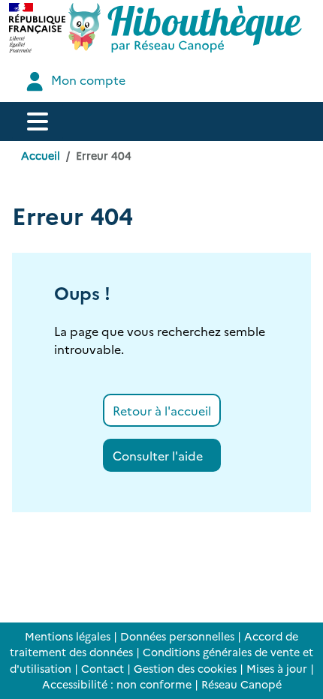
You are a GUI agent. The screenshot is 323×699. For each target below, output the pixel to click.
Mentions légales (67, 636)
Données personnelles (177, 636)
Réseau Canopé (241, 684)
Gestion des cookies (185, 668)
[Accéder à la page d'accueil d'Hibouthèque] (185, 27)
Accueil (40, 155)
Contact (102, 668)
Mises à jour (276, 668)
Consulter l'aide (158, 455)
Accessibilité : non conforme (117, 684)
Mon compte (86, 79)
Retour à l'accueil (162, 410)
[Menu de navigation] (37, 121)
